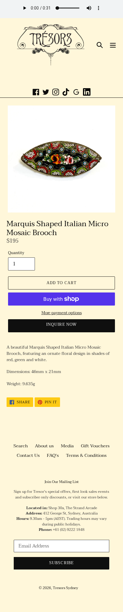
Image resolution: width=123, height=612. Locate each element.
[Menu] (112, 44)
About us (44, 446)
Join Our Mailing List (61, 482)
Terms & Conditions (86, 455)
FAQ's (53, 455)
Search (20, 446)
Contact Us (28, 455)
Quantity (16, 253)
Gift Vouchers (95, 446)
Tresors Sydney (65, 588)
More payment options (61, 313)
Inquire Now (61, 324)
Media (67, 446)
